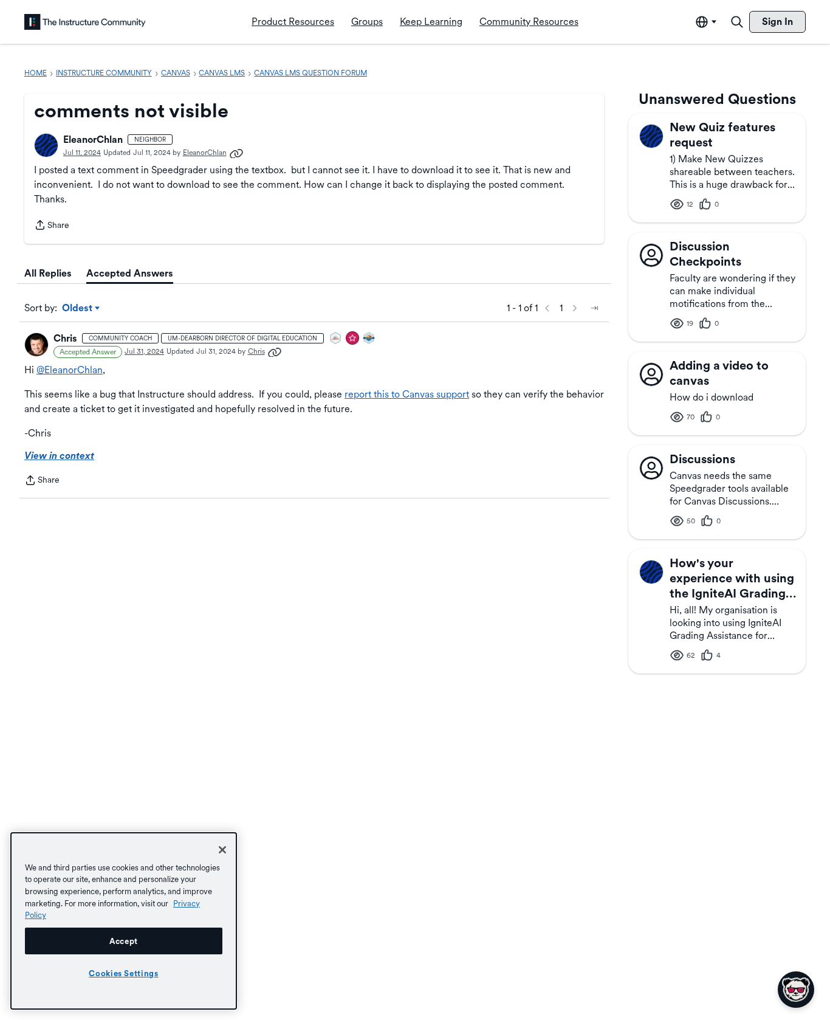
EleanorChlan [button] (93, 139)
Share (51, 226)
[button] (46, 145)
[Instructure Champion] (369, 339)
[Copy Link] (236, 152)
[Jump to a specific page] (594, 308)
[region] (124, 921)
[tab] (48, 273)
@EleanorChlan (69, 370)
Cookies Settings (124, 973)
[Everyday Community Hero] (353, 339)
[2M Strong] (336, 339)
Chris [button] (65, 338)
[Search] (737, 22)
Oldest (78, 308)
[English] (85, 22)
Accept (123, 941)
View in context (59, 455)
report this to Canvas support (407, 394)
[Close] (222, 849)
